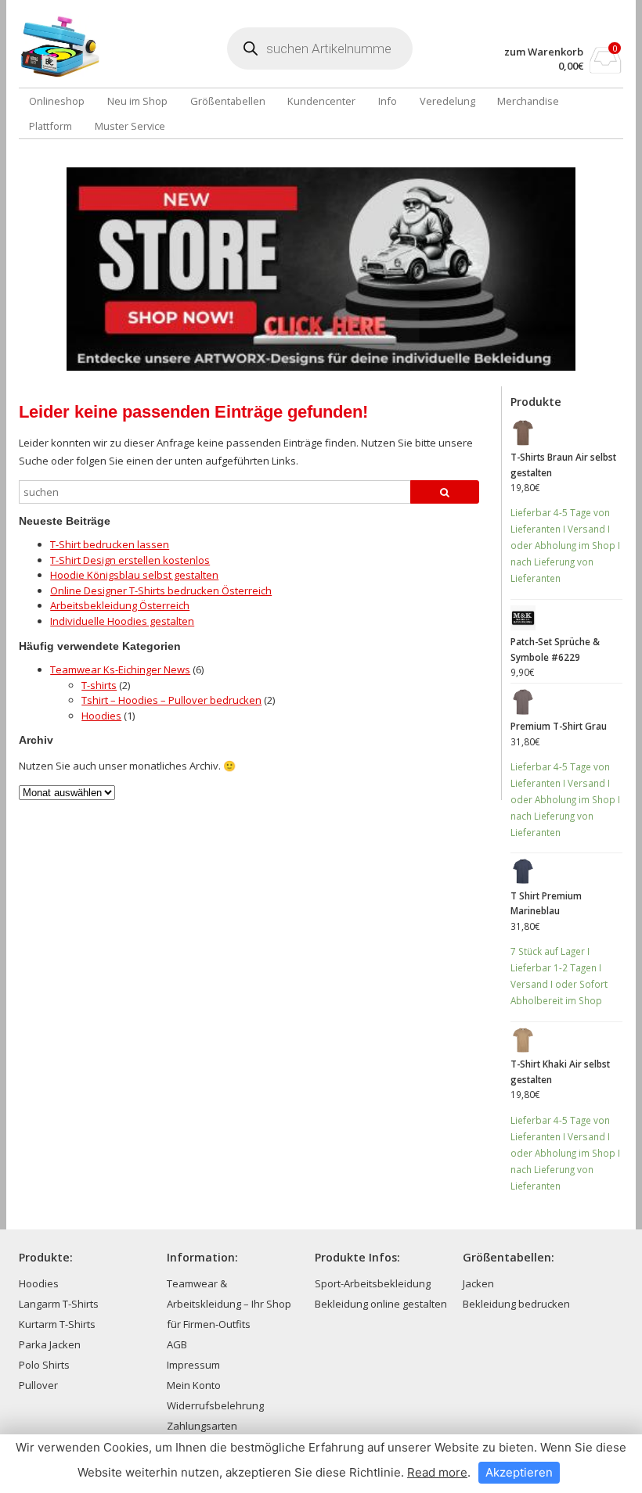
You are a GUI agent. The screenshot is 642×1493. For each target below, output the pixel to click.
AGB (177, 1344)
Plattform (50, 126)
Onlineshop (57, 101)
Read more (437, 1472)
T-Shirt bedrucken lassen (109, 544)
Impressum (193, 1365)
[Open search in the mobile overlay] (319, 48)
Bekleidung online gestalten (381, 1304)
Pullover (38, 1385)
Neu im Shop (137, 101)
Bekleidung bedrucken (516, 1304)
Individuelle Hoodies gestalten (122, 621)
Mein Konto (194, 1385)
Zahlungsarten (202, 1426)
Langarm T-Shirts (59, 1304)
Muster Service (130, 126)
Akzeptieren (519, 1472)
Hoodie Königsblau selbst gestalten (134, 575)
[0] (605, 69)
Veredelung (447, 101)
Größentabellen (227, 101)
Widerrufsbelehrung (215, 1405)
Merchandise (528, 101)
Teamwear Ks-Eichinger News (120, 669)
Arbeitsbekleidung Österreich (119, 605)
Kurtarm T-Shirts (57, 1324)
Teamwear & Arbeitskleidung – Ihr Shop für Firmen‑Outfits (229, 1303)
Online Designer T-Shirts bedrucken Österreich (161, 590)
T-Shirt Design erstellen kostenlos (130, 560)
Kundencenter (321, 101)
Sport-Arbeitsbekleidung (373, 1283)
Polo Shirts (44, 1365)
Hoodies (101, 716)
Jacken (478, 1283)
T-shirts (99, 685)
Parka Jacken (50, 1344)
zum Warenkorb (543, 52)
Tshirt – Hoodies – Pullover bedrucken (171, 700)
